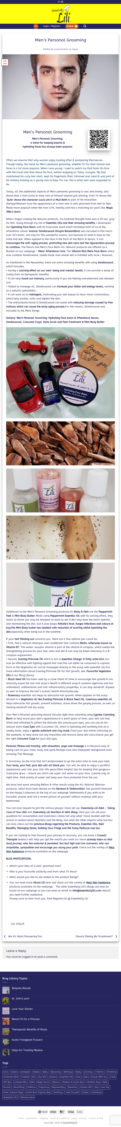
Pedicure (31, 1087)
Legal (74, 1118)
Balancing (56, 1072)
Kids (32, 1082)
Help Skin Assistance (98, 882)
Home (21, 1118)
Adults (14, 1072)
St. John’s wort (20, 998)
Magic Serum (43, 1082)
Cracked (25, 1077)
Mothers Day (93, 1082)
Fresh (112, 1077)
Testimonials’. (77, 788)
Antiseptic (25, 1072)
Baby (45, 1072)
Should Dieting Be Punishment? (95, 936)
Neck (105, 1082)
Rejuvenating (58, 1087)
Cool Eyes (29, 726)
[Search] (85, 26)
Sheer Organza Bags (13, 1092)
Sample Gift (86, 1087)
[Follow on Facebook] (59, 2)
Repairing (72, 1087)
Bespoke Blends (21, 988)
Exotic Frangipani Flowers (27, 1039)
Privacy (82, 1118)
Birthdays (68, 1072)
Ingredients (31, 1118)
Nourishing (19, 1087)
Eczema (53, 1077)
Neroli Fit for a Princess (26, 1019)
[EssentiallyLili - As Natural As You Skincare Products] (60, 14)
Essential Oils (66, 1077)
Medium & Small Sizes (73, 1082)
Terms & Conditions (59, 1118)
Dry (33, 1077)
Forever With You (99, 1077)
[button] (35, 26)
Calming (88, 1072)
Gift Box (7, 1082)
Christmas (111, 1072)
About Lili (39, 882)
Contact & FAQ (96, 1118)
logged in (27, 956)
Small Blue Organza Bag (38, 1092)
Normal (7, 1087)
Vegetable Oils (10, 1097)
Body (78, 1072)
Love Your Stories (22, 1008)
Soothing (58, 1092)
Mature (56, 1082)
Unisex (85, 1092)
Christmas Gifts (10, 1077)
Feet (86, 1077)
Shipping (44, 1118)
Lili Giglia (73, 49)
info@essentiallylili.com (87, 890)
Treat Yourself (72, 1092)
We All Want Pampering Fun (24, 936)
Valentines (97, 1092)
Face (78, 1077)
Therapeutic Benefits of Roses (29, 1029)
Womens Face (27, 1097)
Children (99, 1072)
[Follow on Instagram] (62, 2)
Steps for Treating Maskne (27, 1050)
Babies (36, 1072)
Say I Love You (102, 1087)
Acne (5, 1072)
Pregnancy (44, 1087)
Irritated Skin (20, 1082)
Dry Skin (42, 1077)
